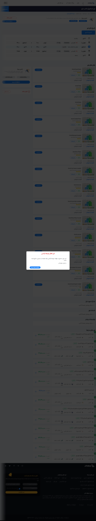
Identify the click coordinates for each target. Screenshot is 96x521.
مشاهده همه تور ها (35, 267)
